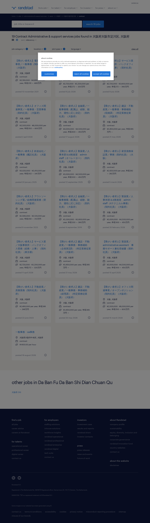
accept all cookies (101, 74)
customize (49, 74)
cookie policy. (58, 67)
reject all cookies (81, 74)
